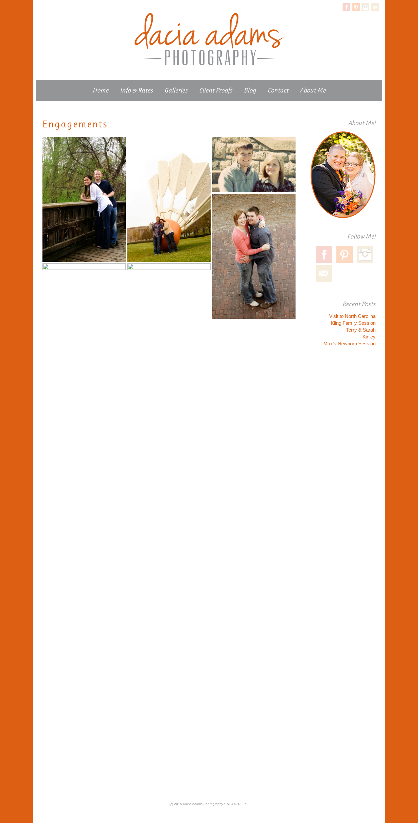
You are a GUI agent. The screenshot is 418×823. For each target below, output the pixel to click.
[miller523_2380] (169, 508)
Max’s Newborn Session (349, 343)
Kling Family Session (353, 323)
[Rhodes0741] (254, 256)
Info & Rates (136, 90)
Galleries (175, 90)
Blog (250, 90)
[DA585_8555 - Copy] (169, 199)
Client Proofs (215, 90)
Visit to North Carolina (352, 316)
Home (100, 90)
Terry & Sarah (361, 330)
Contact (277, 90)
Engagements (75, 124)
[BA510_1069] (84, 199)
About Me (313, 90)
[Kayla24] (254, 164)
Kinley (369, 336)
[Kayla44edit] (84, 325)
